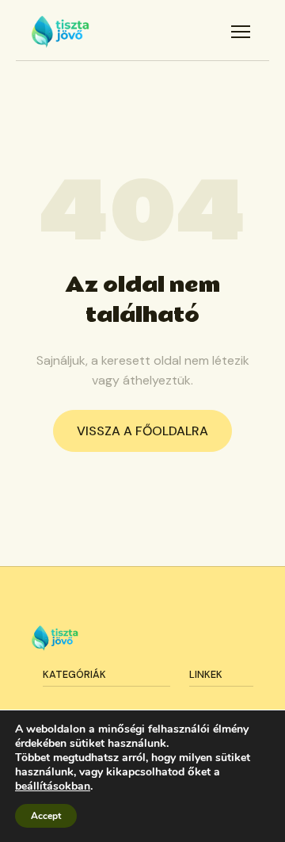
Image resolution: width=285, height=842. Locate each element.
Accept (46, 815)
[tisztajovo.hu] (60, 32)
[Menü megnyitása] (240, 31)
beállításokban (52, 786)
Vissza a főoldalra (142, 431)
